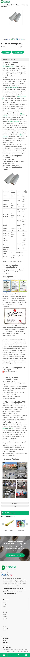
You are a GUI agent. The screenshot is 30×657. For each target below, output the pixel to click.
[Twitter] (8, 575)
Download (5, 628)
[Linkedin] (5, 575)
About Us (5, 616)
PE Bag (4, 604)
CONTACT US (7, 647)
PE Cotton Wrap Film (9, 530)
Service (4, 630)
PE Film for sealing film (13, 108)
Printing (4, 606)
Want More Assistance (15, 555)
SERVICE (5, 642)
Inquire (7, 52)
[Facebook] (2, 575)
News (4, 626)
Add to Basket (18, 52)
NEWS (4, 640)
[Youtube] (11, 575)
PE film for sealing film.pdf (10, 371)
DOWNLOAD (6, 645)
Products (5, 618)
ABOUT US (6, 638)
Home (4, 614)
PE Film (4, 602)
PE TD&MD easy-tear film (20, 530)
